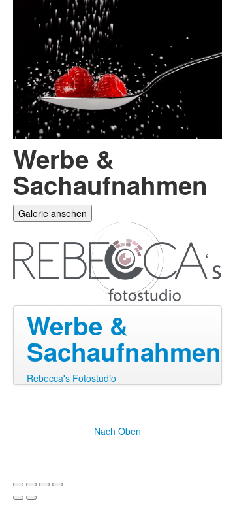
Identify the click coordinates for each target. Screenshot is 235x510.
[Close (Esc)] (18, 484)
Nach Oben (117, 430)
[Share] (31, 484)
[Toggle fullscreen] (44, 484)
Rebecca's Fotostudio (71, 377)
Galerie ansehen (52, 213)
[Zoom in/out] (57, 484)
